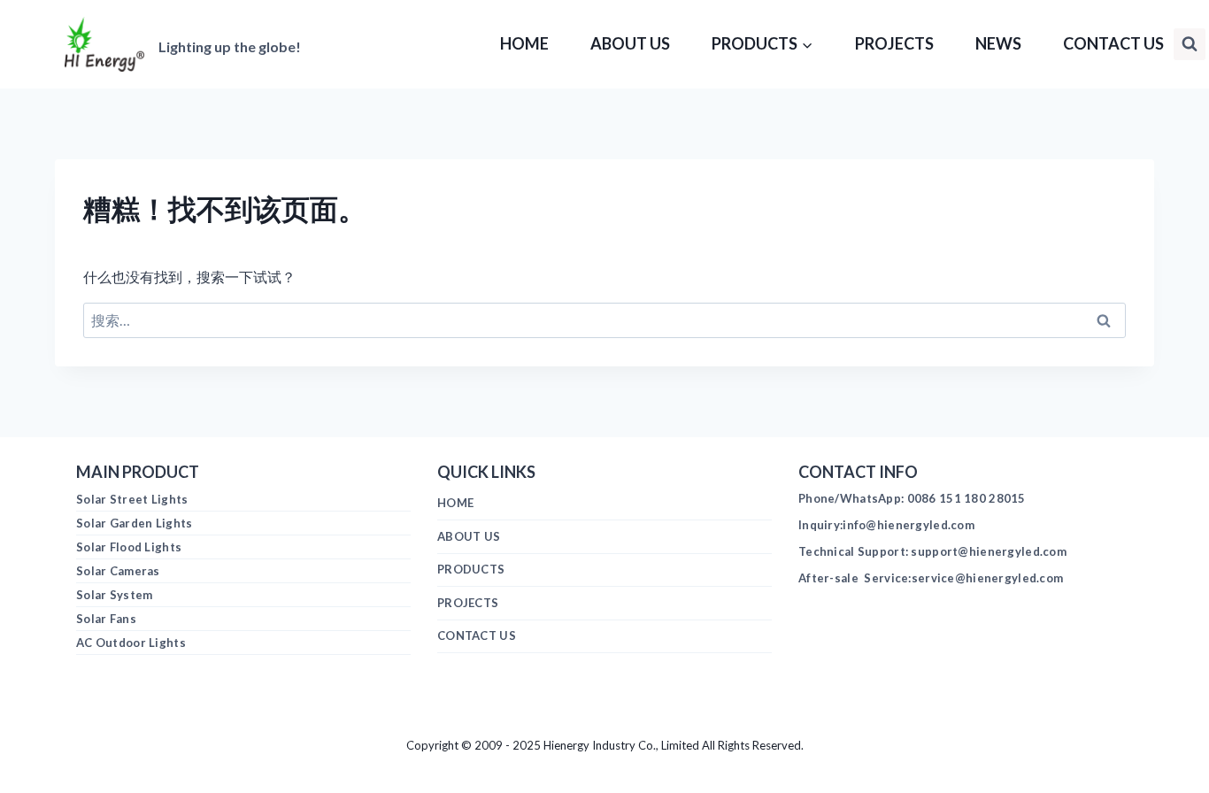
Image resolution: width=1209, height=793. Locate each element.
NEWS (998, 43)
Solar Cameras (118, 571)
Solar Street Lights (132, 499)
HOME (524, 43)
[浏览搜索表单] (1189, 44)
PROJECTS (894, 43)
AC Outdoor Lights (131, 642)
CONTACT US (1113, 43)
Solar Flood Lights (128, 547)
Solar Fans (106, 619)
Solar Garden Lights (134, 523)
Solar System (114, 595)
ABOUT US (630, 43)
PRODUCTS (470, 569)
